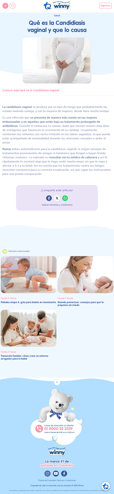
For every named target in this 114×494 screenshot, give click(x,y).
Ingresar (105, 6)
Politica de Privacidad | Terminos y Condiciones (57, 480)
